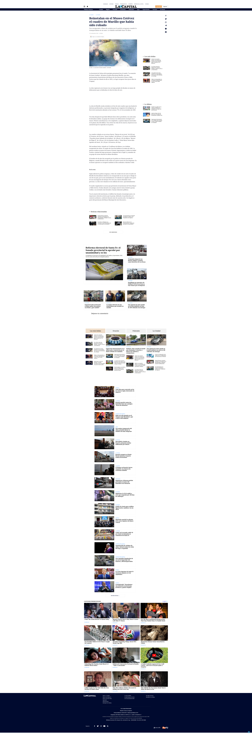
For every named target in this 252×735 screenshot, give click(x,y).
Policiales (131, 9)
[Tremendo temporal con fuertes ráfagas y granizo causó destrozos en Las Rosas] (137, 254)
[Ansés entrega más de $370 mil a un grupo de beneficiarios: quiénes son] (153, 115)
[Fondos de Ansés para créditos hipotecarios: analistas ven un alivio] (115, 508)
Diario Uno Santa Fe (107, 697)
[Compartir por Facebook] (166, 15)
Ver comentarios (113, 232)
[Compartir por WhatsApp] (166, 22)
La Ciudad (98, 14)
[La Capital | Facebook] (94, 726)
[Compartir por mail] (166, 32)
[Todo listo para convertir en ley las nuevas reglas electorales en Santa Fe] (115, 391)
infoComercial (105, 701)
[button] (84, 6)
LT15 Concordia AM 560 (129, 698)
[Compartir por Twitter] (166, 19)
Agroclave (105, 700)
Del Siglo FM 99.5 (149, 695)
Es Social (162, 9)
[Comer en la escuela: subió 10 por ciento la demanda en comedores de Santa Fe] (115, 534)
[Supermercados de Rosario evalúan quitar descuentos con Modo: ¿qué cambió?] (93, 300)
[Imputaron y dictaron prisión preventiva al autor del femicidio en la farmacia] (115, 482)
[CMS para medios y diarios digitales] (157, 727)
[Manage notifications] (249, 732)
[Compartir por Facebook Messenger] (166, 28)
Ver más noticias (114, 595)
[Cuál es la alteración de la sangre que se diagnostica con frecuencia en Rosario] (156, 356)
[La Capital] (126, 6)
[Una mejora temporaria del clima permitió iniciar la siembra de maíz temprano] (115, 430)
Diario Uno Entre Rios (107, 698)
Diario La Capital (106, 695)
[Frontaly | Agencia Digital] (164, 728)
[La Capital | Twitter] (97, 726)
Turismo (155, 9)
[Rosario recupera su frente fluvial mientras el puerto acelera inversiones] (115, 456)
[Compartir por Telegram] (166, 25)
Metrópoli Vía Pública (107, 702)
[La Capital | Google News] (107, 726)
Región (108, 9)
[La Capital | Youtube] (104, 726)
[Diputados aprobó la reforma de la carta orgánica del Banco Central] (115, 521)
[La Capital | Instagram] (101, 726)
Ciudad (101, 9)
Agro (138, 9)
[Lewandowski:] (115, 586)
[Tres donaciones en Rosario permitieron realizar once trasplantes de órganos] (126, 217)
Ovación (115, 9)
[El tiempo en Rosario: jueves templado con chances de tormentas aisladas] (115, 469)
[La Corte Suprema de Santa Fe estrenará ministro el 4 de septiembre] (115, 573)
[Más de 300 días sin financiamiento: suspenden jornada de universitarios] (126, 223)
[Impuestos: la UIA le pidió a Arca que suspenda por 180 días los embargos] (115, 495)
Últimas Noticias (88, 9)
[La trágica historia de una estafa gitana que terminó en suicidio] (115, 300)
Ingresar (165, 6)
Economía (123, 9)
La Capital (91, 14)
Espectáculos (146, 9)
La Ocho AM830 (127, 695)
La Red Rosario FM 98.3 (129, 697)
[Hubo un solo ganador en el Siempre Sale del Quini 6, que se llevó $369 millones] (153, 81)
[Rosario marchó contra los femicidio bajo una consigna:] (115, 404)
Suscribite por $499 (158, 6)
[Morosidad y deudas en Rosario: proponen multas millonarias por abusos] (115, 443)
